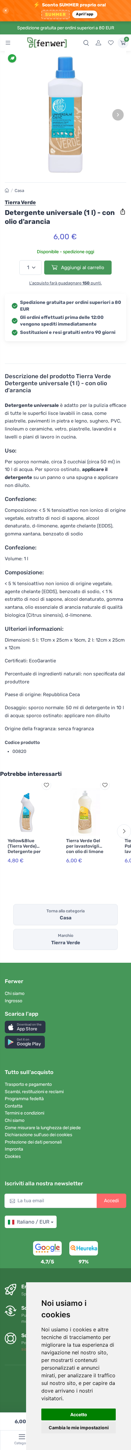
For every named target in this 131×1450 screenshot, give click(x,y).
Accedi (111, 1200)
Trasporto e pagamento (28, 1084)
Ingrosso (13, 1001)
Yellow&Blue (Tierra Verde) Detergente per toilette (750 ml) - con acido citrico (26, 851)
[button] (25, 1027)
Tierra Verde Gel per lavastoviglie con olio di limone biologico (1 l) (84, 848)
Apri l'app (84, 14)
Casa (19, 190)
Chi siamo (14, 993)
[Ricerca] (86, 42)
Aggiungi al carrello (82, 267)
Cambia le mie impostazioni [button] (79, 1427)
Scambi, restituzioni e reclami (34, 1091)
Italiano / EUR (33, 1222)
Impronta (14, 1149)
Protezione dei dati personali (33, 1142)
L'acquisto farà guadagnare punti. (65, 283)
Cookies (13, 1156)
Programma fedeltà (24, 1098)
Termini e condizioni (24, 1113)
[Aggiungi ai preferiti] (46, 785)
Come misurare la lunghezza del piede (43, 1127)
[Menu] (8, 42)
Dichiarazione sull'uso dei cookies (38, 1134)
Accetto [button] (78, 1414)
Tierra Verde (20, 202)
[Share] (122, 211)
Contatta (14, 1106)
